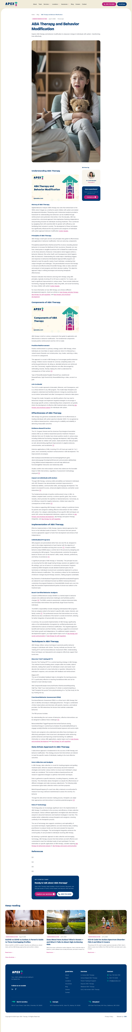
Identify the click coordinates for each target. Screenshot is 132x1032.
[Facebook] (16, 989)
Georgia (55, 1002)
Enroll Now (122, 4)
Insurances (64, 4)
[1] (53, 445)
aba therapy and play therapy (69, 292)
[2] (51, 371)
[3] (39, 473)
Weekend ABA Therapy (87, 986)
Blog (72, 4)
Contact (84, 4)
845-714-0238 (66, 894)
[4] (38, 600)
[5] (58, 720)
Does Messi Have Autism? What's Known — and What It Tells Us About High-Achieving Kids (65, 942)
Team (40, 4)
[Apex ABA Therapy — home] (17, 972)
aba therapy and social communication (65, 846)
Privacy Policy (109, 1016)
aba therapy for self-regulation (41, 294)
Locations (55, 4)
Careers (77, 4)
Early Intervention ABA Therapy (90, 989)
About (35, 4)
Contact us (90, 197)
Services (46, 4)
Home (33, 14)
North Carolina (22, 1002)
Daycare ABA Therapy (87, 983)
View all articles (9, 957)
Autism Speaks (63, 231)
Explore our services (44, 894)
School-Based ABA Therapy (89, 978)
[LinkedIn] (12, 989)
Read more (8, 952)
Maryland (95, 1002)
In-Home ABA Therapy (87, 975)
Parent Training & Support (88, 981)
